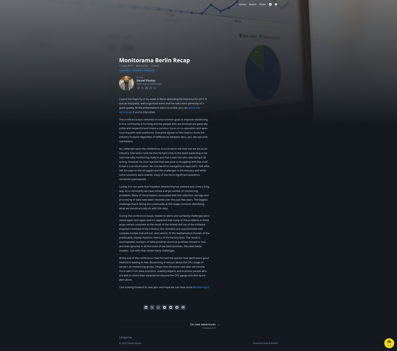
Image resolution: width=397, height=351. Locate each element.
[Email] (138, 87)
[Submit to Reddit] (170, 307)
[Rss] (143, 87)
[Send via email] (183, 307)
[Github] (151, 87)
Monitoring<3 (201, 287)
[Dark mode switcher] (276, 4)
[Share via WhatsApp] (158, 307)
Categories (125, 337)
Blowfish (274, 343)
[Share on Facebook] (176, 307)
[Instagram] (155, 87)
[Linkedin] (147, 87)
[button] (270, 4)
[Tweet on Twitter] (152, 307)
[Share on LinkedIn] (145, 307)
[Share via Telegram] (164, 307)
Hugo (266, 343)
